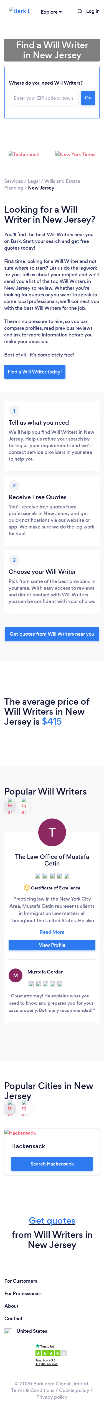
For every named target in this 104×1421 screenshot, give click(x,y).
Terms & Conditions (32, 1390)
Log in (93, 11)
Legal (34, 181)
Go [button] (88, 97)
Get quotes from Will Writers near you (52, 634)
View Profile (52, 945)
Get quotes (52, 1220)
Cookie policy (74, 1390)
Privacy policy (52, 1397)
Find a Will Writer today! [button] (35, 371)
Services (13, 181)
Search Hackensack (52, 1164)
